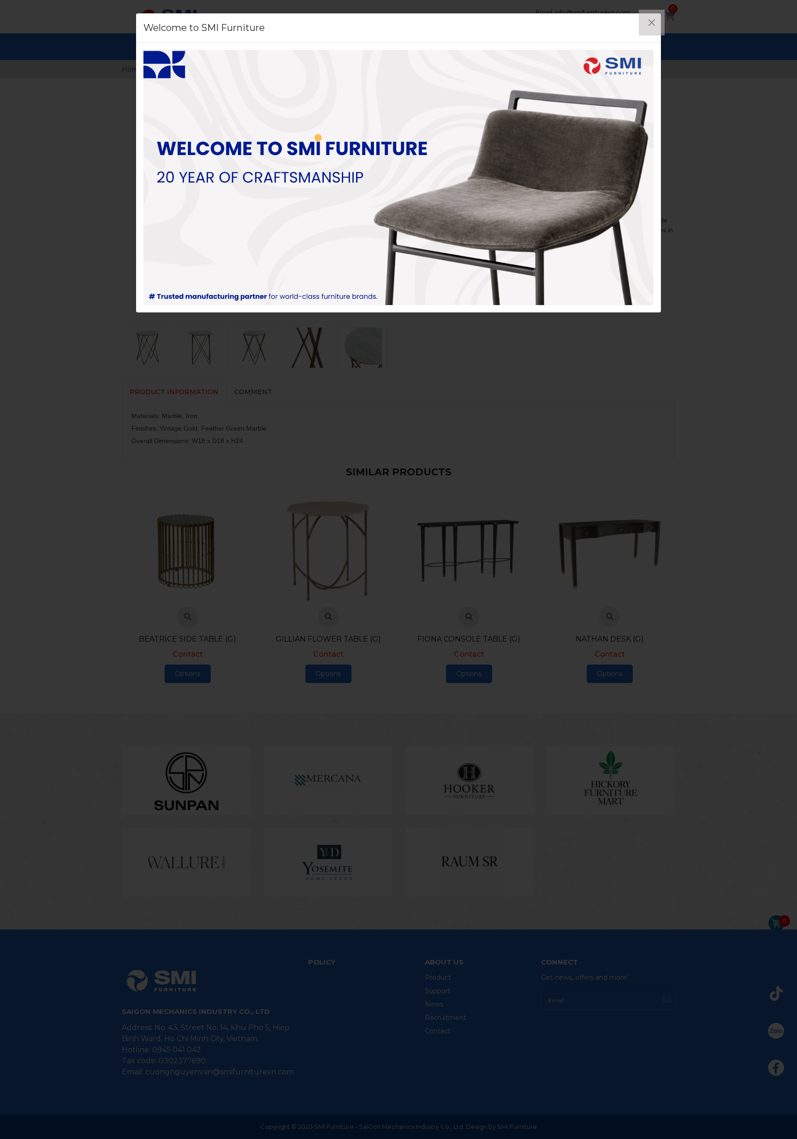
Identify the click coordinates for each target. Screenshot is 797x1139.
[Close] (652, 23)
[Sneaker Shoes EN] (398, 177)
